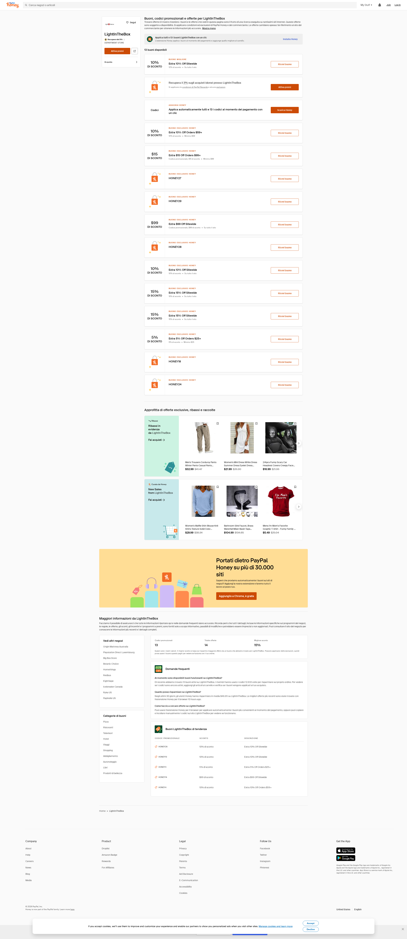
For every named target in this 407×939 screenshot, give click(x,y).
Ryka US (107, 692)
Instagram (265, 861)
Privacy (183, 848)
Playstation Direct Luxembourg (119, 652)
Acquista (108, 62)
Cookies (183, 893)
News (28, 867)
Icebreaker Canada (113, 686)
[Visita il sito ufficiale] (134, 51)
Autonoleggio (110, 761)
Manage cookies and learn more (276, 926)
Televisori (108, 733)
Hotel (106, 738)
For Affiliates (108, 867)
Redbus (107, 675)
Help (27, 854)
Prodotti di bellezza (112, 773)
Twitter (263, 854)
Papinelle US (109, 698)
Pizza (106, 721)
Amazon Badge (109, 854)
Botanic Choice (111, 663)
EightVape (108, 681)
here (72, 909)
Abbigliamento (110, 756)
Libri (105, 767)
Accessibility (185, 886)
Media (28, 880)
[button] (349, 909)
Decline (311, 929)
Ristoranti (108, 727)
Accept (310, 923)
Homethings (109, 669)
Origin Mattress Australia (115, 646)
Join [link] (388, 4)
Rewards (106, 861)
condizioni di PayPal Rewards (195, 87)
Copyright (184, 854)
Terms (182, 867)
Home (102, 811)
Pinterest (264, 867)
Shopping (108, 750)
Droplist (106, 848)
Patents (183, 861)
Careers (29, 861)
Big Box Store (110, 658)
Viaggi (106, 744)
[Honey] (12, 5)
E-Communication (188, 880)
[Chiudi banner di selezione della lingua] (402, 929)
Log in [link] (398, 4)
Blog (27, 874)
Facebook (265, 848)
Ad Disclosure (186, 874)
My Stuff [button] (365, 5)
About (28, 848)
